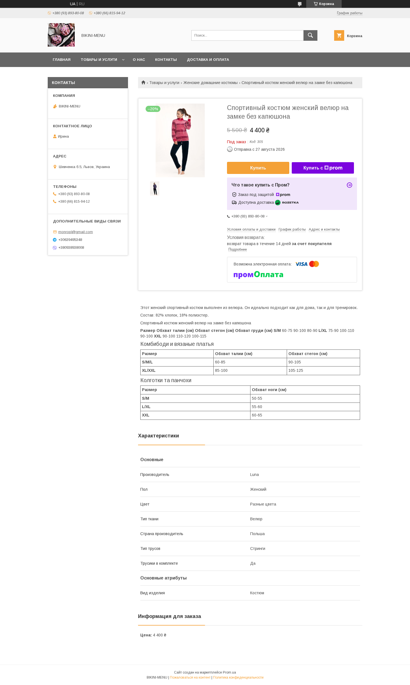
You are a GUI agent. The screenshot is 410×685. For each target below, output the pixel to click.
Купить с (313, 168)
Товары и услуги (99, 60)
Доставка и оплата (208, 60)
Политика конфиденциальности (238, 677)
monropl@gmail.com (75, 232)
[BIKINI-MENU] (61, 45)
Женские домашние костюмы (211, 82)
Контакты (166, 60)
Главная (62, 60)
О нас (139, 60)
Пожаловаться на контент (190, 677)
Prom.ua (229, 672)
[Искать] (310, 35)
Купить (258, 168)
